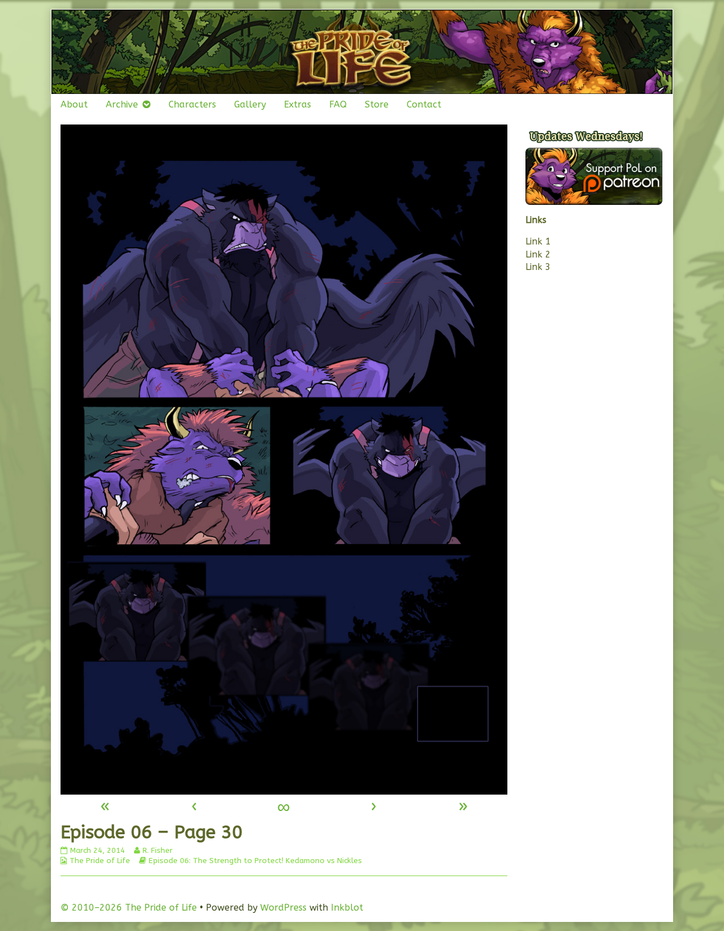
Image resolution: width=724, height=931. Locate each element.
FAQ (338, 104)
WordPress (283, 907)
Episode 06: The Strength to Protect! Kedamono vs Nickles (255, 860)
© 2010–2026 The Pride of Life (129, 907)
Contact (424, 104)
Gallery (250, 104)
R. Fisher (157, 850)
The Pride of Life (100, 860)
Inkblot (347, 907)
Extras (297, 104)
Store (377, 104)
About (74, 104)
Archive (122, 104)
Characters (192, 104)
